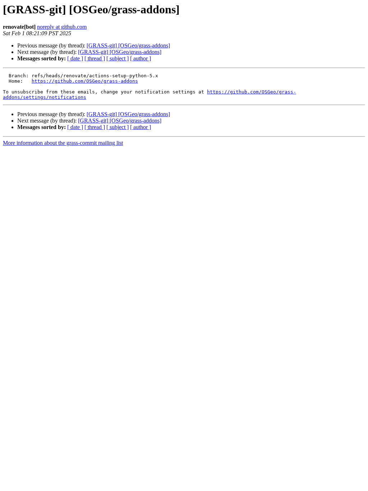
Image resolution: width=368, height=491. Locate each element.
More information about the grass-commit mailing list (63, 143)
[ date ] (75, 58)
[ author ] (140, 58)
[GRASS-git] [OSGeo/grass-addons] (128, 45)
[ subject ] (117, 58)
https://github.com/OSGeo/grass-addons (85, 81)
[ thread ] (94, 58)
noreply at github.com (62, 27)
